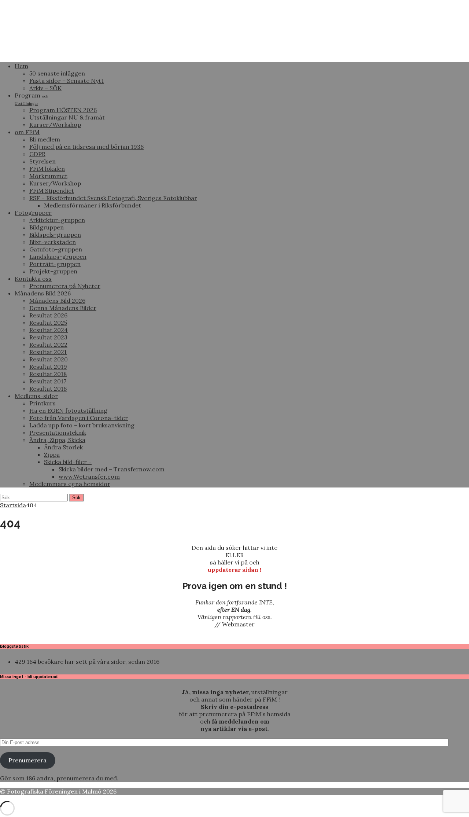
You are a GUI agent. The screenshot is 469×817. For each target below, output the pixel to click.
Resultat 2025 (48, 322)
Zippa (52, 454)
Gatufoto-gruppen (55, 249)
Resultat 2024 (48, 330)
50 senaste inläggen (57, 73)
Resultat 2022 (48, 344)
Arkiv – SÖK (45, 88)
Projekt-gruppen (53, 271)
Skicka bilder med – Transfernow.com (112, 469)
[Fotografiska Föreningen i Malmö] (234, 52)
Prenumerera (27, 760)
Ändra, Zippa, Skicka (57, 440)
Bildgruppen (46, 227)
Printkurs (42, 403)
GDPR (37, 154)
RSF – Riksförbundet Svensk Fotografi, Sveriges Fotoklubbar (113, 198)
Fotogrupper (33, 212)
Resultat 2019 (48, 366)
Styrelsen (42, 161)
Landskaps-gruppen (57, 256)
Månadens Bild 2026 (43, 293)
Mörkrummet (48, 176)
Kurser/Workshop (55, 124)
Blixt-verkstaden (52, 242)
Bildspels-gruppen (55, 234)
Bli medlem (44, 139)
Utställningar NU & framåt (67, 117)
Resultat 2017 (47, 381)
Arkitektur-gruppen (57, 220)
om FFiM (27, 132)
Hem (21, 66)
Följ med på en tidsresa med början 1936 (86, 146)
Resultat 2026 (48, 315)
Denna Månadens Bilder (62, 308)
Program (31, 99)
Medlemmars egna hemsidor (69, 483)
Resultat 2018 (48, 374)
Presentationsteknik (57, 432)
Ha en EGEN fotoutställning (68, 410)
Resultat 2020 (48, 359)
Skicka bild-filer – (68, 461)
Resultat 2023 (48, 337)
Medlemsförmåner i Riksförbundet (92, 205)
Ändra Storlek (63, 447)
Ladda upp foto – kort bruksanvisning (81, 425)
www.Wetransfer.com (89, 476)
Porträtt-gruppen (55, 264)
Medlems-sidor (36, 396)
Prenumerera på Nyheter (64, 286)
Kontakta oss (33, 278)
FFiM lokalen (47, 168)
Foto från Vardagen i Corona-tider (78, 418)
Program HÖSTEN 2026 (63, 110)
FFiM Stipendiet (51, 190)
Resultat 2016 (48, 388)
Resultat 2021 (48, 352)
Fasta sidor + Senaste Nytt (66, 80)
